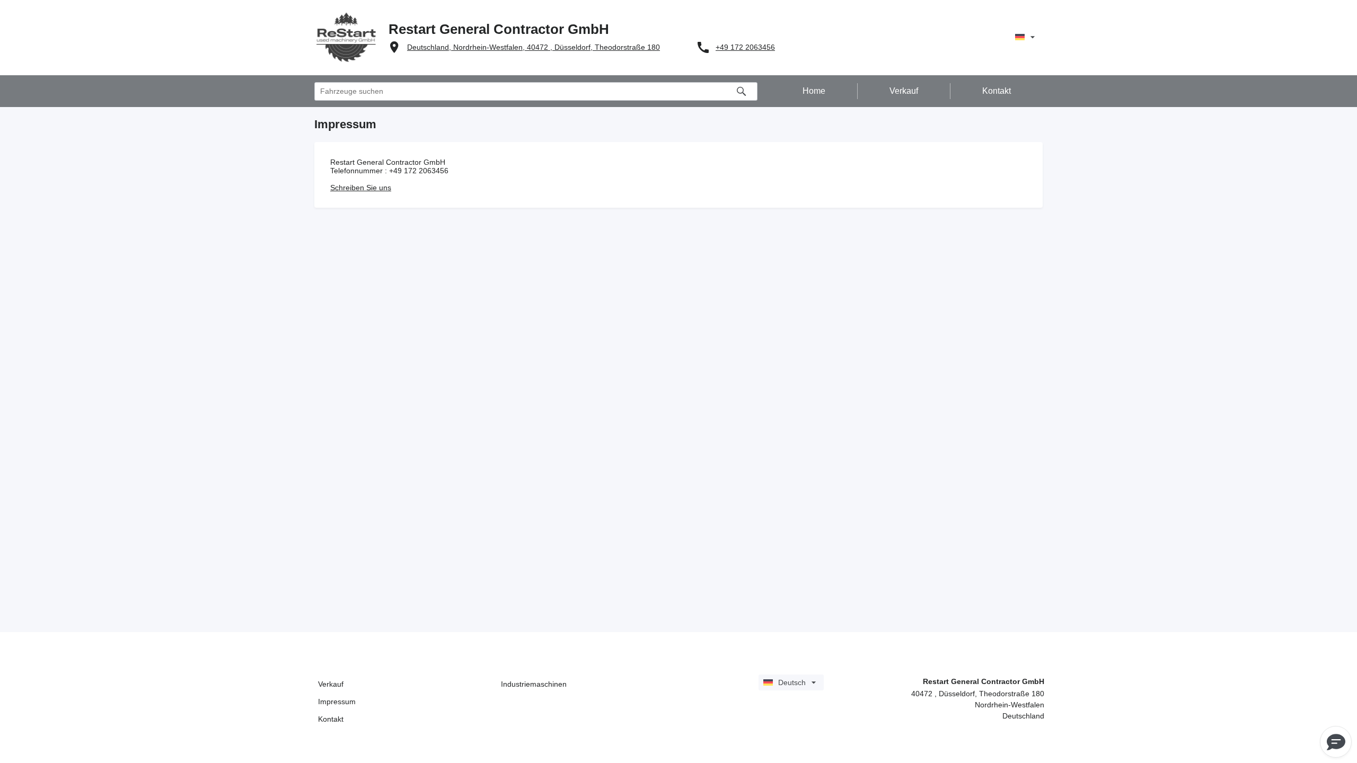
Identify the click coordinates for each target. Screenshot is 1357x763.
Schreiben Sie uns (360, 187)
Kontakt (330, 719)
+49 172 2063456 (745, 47)
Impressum (337, 701)
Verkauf (330, 684)
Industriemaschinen (534, 684)
